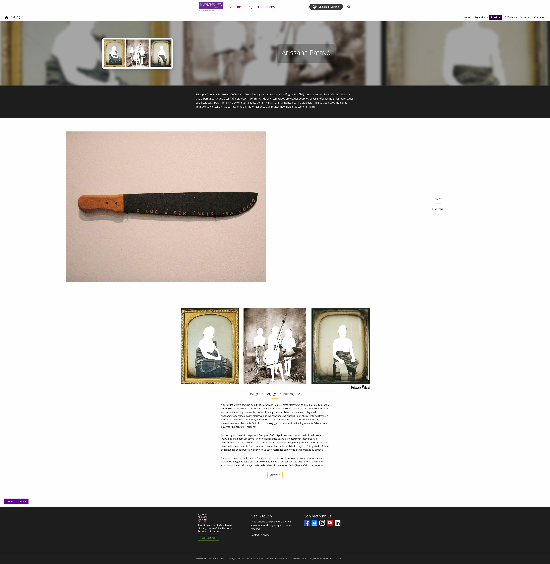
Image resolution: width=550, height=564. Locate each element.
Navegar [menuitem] (525, 17)
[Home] (7, 18)
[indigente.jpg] (275, 347)
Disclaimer (201, 558)
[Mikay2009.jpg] (166, 206)
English (323, 6)
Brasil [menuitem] (494, 17)
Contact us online (260, 535)
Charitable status (298, 558)
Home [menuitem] (467, 17)
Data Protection (216, 558)
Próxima (22, 501)
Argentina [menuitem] (480, 17)
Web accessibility (254, 558)
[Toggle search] (348, 6)
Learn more (437, 209)
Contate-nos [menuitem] (541, 17)
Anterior (9, 501)
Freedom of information (276, 558)
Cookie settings (208, 538)
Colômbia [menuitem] (509, 17)
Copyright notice (235, 558)
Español (335, 6)
